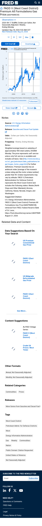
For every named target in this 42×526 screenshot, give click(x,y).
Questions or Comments (12, 501)
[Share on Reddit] (22, 113)
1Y (9, 37)
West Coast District (13, 421)
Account (30, 108)
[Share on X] (13, 113)
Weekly (14, 441)
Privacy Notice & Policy (12, 515)
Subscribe (33, 478)
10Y (20, 37)
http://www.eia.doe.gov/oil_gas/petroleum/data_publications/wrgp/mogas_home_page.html (22, 161)
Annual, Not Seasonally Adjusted (18, 372)
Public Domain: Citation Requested (19, 450)
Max (26, 37)
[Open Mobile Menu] (39, 2)
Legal (5, 512)
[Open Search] (35, 2)
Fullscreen (33, 102)
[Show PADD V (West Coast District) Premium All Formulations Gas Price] (26, 49)
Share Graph (10, 108)
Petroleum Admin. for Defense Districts (21, 426)
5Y (14, 37)
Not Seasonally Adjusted (15, 460)
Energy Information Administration (19, 436)
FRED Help (7, 505)
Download (29, 44)
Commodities (11, 392)
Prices (21, 392)
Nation (8, 445)
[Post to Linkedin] (26, 113)
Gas (7, 441)
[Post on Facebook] (18, 113)
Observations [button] (8, 20)
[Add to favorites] (1, 8)
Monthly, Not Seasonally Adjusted (19, 377)
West (8, 431)
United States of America (15, 455)
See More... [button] (22, 311)
